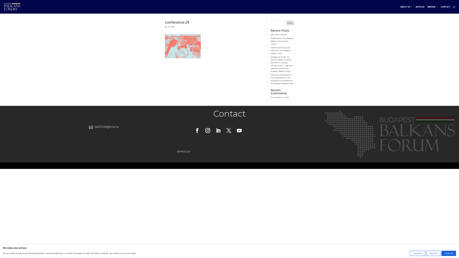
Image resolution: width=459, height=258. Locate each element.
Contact (445, 7)
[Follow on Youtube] (239, 130)
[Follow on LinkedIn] (218, 130)
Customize (417, 253)
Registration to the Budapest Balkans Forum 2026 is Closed (282, 41)
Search (290, 23)
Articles (420, 7)
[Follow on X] (229, 130)
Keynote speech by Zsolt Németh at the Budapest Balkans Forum (280, 50)
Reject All (433, 253)
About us (405, 7)
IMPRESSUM (183, 151)
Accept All (449, 253)
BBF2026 (431, 7)
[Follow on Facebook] (197, 130)
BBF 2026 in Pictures (279, 34)
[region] (229, 251)
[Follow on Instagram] (208, 130)
